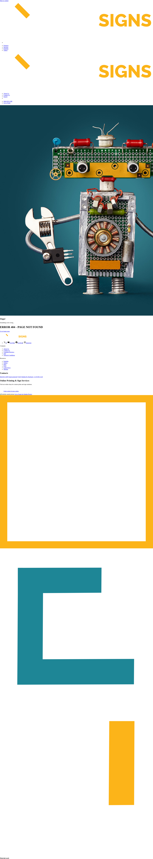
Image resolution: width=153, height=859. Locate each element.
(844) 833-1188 (8, 101)
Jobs (5, 353)
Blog (5, 364)
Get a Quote (7, 103)
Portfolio (6, 48)
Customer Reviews (9, 352)
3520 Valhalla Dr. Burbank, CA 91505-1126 (30, 377)
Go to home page (5, 331)
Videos (5, 50)
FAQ (5, 366)
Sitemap (6, 369)
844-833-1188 (4, 377)
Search (5, 96)
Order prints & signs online (11, 391)
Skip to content (4, 1)
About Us (6, 93)
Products (6, 45)
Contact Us (7, 95)
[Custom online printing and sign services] (8, 389)
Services (6, 47)
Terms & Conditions (9, 355)
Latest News (7, 367)
